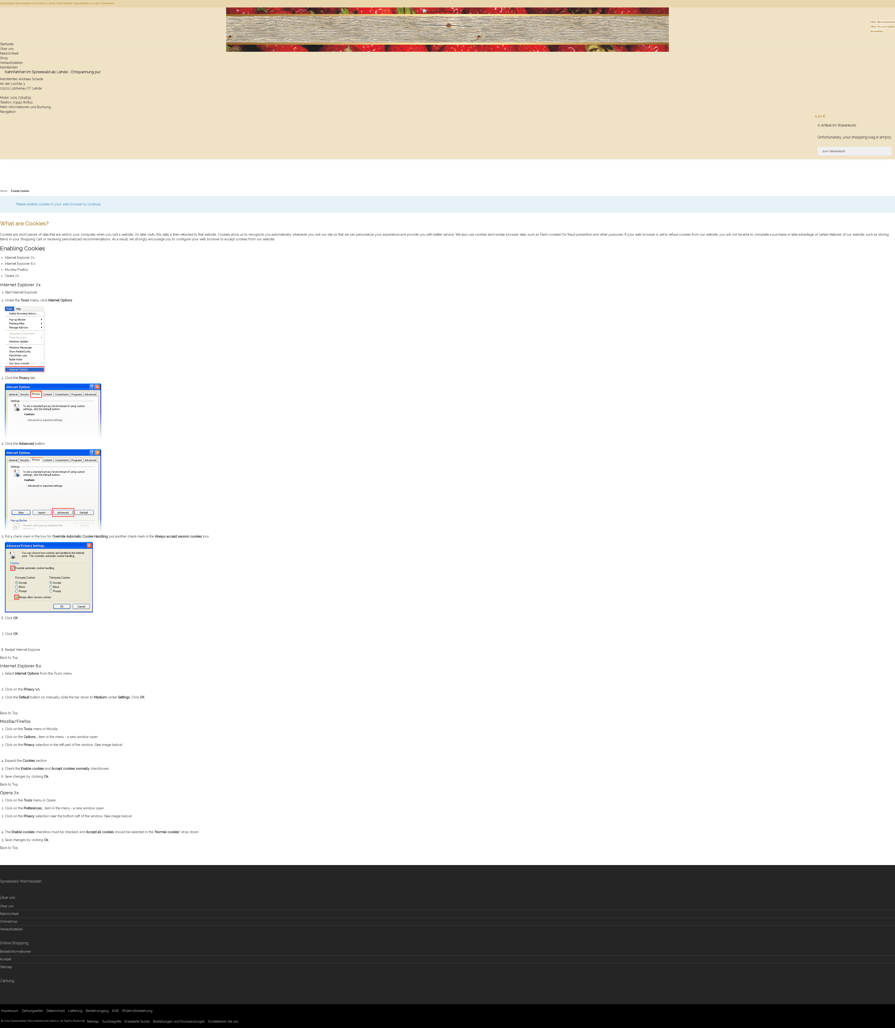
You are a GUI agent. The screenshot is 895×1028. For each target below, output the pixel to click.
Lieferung (75, 1011)
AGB (115, 1011)
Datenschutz (55, 1011)
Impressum (9, 1011)
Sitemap (6, 967)
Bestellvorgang (97, 1011)
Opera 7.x (12, 276)
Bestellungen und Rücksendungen (179, 1021)
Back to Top (9, 657)
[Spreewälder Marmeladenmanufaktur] (447, 17)
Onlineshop (8, 921)
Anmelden (877, 31)
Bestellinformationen (15, 951)
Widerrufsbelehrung (137, 1011)
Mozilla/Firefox (16, 270)
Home (3, 191)
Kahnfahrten (9, 67)
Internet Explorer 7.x (19, 257)
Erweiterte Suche (137, 1021)
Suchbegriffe (111, 1021)
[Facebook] (894, 3)
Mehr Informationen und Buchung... (26, 107)
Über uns (7, 49)
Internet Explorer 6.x (20, 264)
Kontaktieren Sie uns (223, 1021)
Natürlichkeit (9, 53)
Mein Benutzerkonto (883, 22)
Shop (4, 58)
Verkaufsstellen (11, 63)
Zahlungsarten (32, 1011)
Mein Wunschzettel (882, 26)
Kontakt (5, 959)
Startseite (7, 44)
